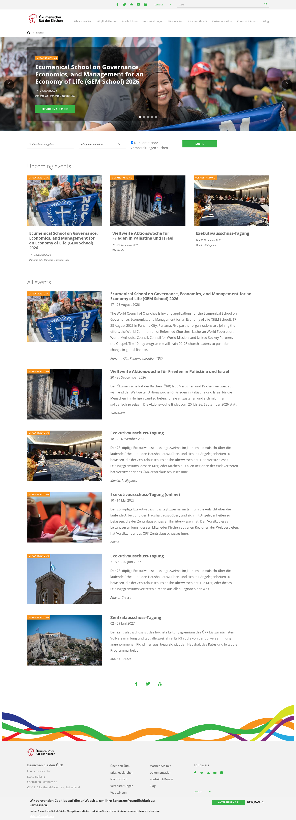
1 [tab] (140, 117)
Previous (9, 84)
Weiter (287, 84)
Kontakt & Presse (247, 21)
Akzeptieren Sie (228, 802)
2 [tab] (144, 117)
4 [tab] (152, 117)
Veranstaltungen (153, 21)
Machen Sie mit (197, 21)
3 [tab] (148, 117)
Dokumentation (222, 21)
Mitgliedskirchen (106, 21)
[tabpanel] (148, 84)
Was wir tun (175, 21)
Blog (266, 21)
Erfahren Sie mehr (55, 109)
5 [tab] (156, 117)
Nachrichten (130, 21)
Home (28, 32)
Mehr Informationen (42, 816)
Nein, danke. (255, 802)
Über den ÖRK (82, 21)
